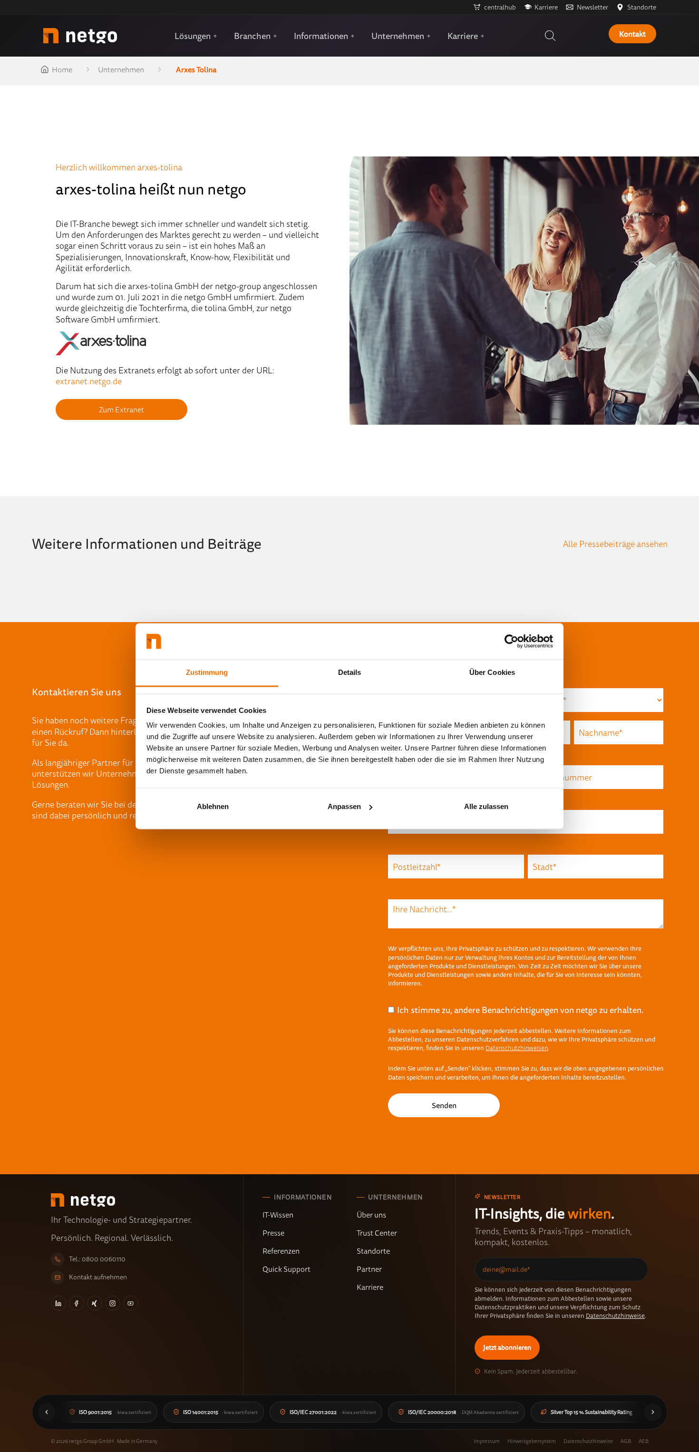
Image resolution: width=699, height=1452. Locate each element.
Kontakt (632, 34)
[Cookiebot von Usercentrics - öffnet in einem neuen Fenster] (511, 641)
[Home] (80, 35)
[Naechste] (652, 1412)
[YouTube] (130, 1303)
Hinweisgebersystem (531, 1440)
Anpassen (344, 806)
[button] (550, 36)
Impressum (487, 1440)
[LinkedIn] (58, 1303)
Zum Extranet (121, 409)
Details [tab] (349, 673)
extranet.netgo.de (89, 381)
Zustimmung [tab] (207, 673)
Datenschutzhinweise (615, 1315)
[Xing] (94, 1303)
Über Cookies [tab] (492, 673)
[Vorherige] (46, 1412)
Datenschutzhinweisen (516, 1047)
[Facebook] (76, 1303)
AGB (626, 1440)
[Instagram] (112, 1303)
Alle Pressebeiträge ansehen (615, 543)
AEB (644, 1440)
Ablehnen (213, 806)
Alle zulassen (486, 806)
